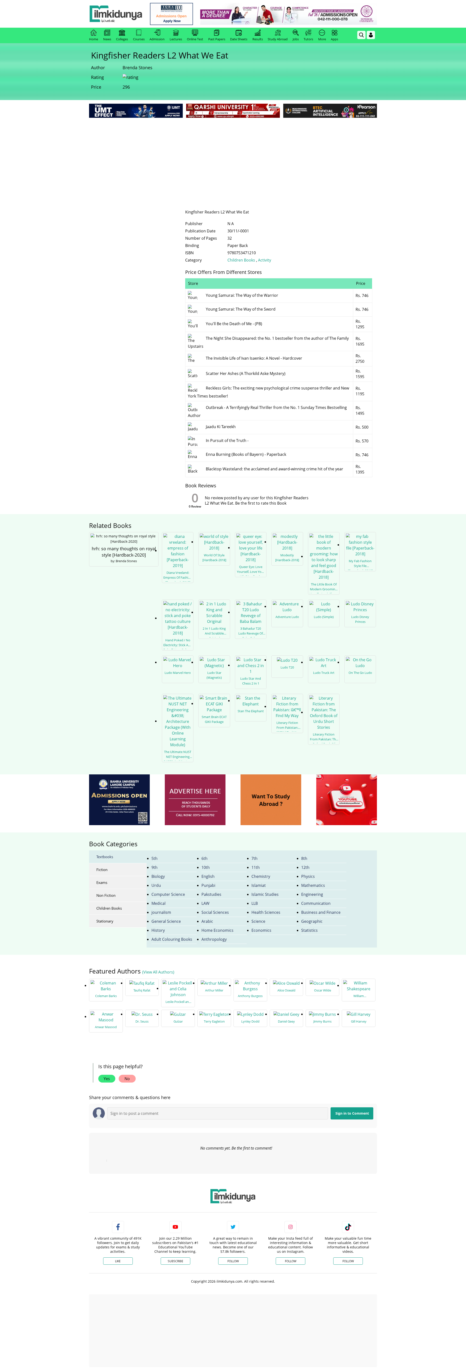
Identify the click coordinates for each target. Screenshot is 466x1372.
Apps (334, 39)
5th (154, 858)
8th (304, 858)
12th (305, 867)
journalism (161, 912)
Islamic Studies (265, 894)
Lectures (176, 39)
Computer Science (168, 894)
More (322, 39)
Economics (261, 930)
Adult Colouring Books (171, 939)
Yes (107, 1078)
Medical (158, 903)
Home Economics (217, 930)
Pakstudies (211, 894)
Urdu (156, 885)
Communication (316, 903)
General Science (166, 921)
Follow (233, 1261)
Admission (157, 39)
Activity (264, 260)
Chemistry (260, 876)
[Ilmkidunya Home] (115, 14)
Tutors (308, 39)
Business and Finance (321, 912)
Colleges (122, 39)
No (127, 1078)
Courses (139, 39)
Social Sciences (215, 912)
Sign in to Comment (352, 1113)
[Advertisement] (233, 155)
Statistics (309, 930)
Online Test (195, 39)
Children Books (241, 260)
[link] (171, 14)
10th (205, 867)
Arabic (207, 921)
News (107, 39)
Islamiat (258, 885)
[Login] (371, 35)
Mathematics (313, 885)
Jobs (296, 39)
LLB (254, 903)
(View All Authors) (158, 972)
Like (118, 1261)
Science (258, 921)
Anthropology (214, 939)
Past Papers (216, 39)
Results (257, 39)
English (208, 876)
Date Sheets (238, 39)
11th (255, 867)
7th (254, 858)
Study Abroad (278, 39)
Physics (308, 876)
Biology (158, 876)
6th (204, 858)
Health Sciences (265, 912)
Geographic (312, 921)
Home (93, 39)
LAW (205, 903)
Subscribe (175, 1261)
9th (154, 867)
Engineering (312, 894)
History (158, 930)
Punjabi (208, 885)
